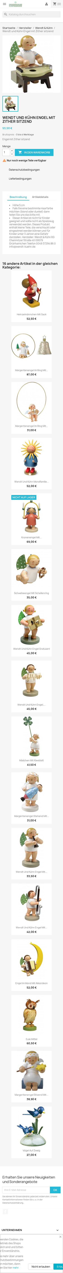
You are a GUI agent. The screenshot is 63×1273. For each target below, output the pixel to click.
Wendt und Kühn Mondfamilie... (31, 481)
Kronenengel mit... (31, 537)
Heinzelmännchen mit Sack (31, 314)
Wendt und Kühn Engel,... (31, 704)
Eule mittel (31, 1039)
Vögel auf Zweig (31, 1150)
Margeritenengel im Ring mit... (31, 370)
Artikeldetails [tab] (40, 197)
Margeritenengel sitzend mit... (31, 1094)
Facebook (5, 1211)
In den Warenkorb (34, 152)
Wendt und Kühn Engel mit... (31, 871)
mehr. (16, 1267)
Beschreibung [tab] (18, 197)
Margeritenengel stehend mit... (31, 816)
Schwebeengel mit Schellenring (31, 593)
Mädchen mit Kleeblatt (31, 760)
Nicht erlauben (41, 1266)
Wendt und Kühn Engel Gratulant (31, 648)
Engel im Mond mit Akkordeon (31, 983)
